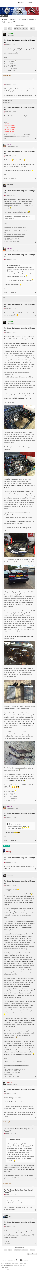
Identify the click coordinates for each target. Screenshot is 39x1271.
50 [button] (26, 28)
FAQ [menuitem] (1, 15)
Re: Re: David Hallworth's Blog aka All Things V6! (18, 1130)
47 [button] (17, 28)
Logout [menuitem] (30, 2)
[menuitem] (5, 15)
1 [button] (10, 28)
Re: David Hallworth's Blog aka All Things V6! (19, 41)
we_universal (7, 1265)
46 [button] (15, 28)
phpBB (8, 1263)
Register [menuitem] (22, 2)
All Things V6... (10, 22)
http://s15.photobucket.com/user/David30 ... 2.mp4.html (17, 514)
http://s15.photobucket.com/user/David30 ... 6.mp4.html (17, 373)
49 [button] (23, 28)
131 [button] (31, 28)
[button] (5, 28)
